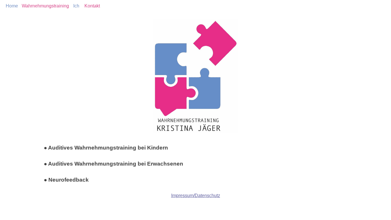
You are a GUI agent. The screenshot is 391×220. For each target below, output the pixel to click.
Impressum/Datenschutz (195, 195)
